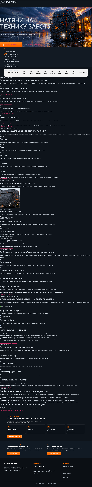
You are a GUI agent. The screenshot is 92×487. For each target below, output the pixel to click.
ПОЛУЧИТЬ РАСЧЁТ (11, 45)
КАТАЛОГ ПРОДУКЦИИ (35, 45)
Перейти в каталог (13, 436)
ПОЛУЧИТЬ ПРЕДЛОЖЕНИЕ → (8, 294)
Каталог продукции (68, 466)
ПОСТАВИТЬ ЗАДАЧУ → (6, 248)
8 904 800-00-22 (39, 466)
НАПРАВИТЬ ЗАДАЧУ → (6, 387)
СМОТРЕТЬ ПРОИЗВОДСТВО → (8, 343)
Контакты (65, 477)
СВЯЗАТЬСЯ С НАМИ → (6, 123)
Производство (67, 473)
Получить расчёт (53, 453)
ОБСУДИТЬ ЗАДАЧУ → (6, 178)
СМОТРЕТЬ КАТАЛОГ (17, 410)
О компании (66, 470)
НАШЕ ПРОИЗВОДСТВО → (7, 113)
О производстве (13, 453)
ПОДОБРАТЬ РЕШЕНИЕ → (7, 94)
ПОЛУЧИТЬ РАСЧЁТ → (6, 126)
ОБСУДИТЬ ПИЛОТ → (6, 104)
